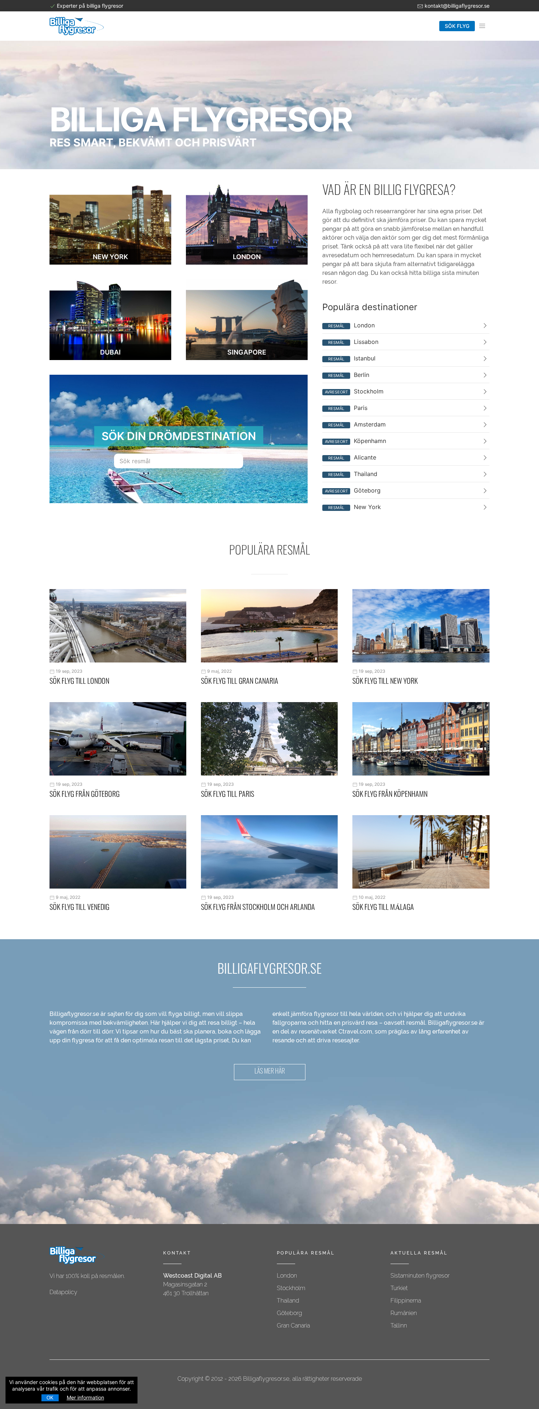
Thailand (288, 1300)
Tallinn (398, 1325)
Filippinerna (405, 1300)
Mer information (85, 1397)
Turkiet (399, 1288)
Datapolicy (63, 1292)
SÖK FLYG (457, 26)
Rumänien (403, 1313)
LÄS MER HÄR (269, 1072)
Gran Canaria (293, 1325)
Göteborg (289, 1313)
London (287, 1275)
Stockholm (291, 1288)
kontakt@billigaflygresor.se (457, 6)
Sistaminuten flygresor (420, 1275)
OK (50, 1398)
